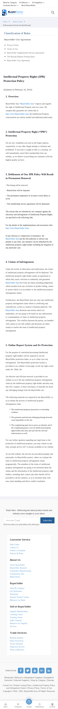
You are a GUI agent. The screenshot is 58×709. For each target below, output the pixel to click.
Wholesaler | (9, 678)
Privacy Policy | (34, 688)
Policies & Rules (16, 553)
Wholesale (14, 594)
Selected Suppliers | (22, 680)
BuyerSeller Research (18, 568)
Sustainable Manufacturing (20, 571)
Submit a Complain (17, 550)
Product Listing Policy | (23, 685)
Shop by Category (10, 2)
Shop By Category (17, 588)
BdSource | (19, 678)
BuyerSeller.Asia (27, 104)
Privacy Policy (13, 45)
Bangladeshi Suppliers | (34, 678)
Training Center (16, 617)
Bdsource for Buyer (17, 600)
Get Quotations (16, 591)
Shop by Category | (38, 680)
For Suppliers (37, 2)
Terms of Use (12, 49)
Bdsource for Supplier (18, 623)
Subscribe (47, 520)
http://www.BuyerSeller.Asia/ (17, 114)
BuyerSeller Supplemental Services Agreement (25, 53)
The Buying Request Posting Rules (21, 57)
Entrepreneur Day (17, 574)
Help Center (14, 544)
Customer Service (10, 5)
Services (13, 626)
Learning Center (16, 614)
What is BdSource (17, 650)
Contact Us (14, 547)
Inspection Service (17, 647)
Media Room (15, 577)
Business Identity (16, 638)
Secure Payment (16, 644)
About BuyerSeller (28, 5)
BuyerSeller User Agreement (18, 60)
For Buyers (23, 2)
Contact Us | (8, 685)
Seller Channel (16, 620)
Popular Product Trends (19, 597)
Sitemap (50, 680)
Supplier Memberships (19, 611)
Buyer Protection (16, 641)
